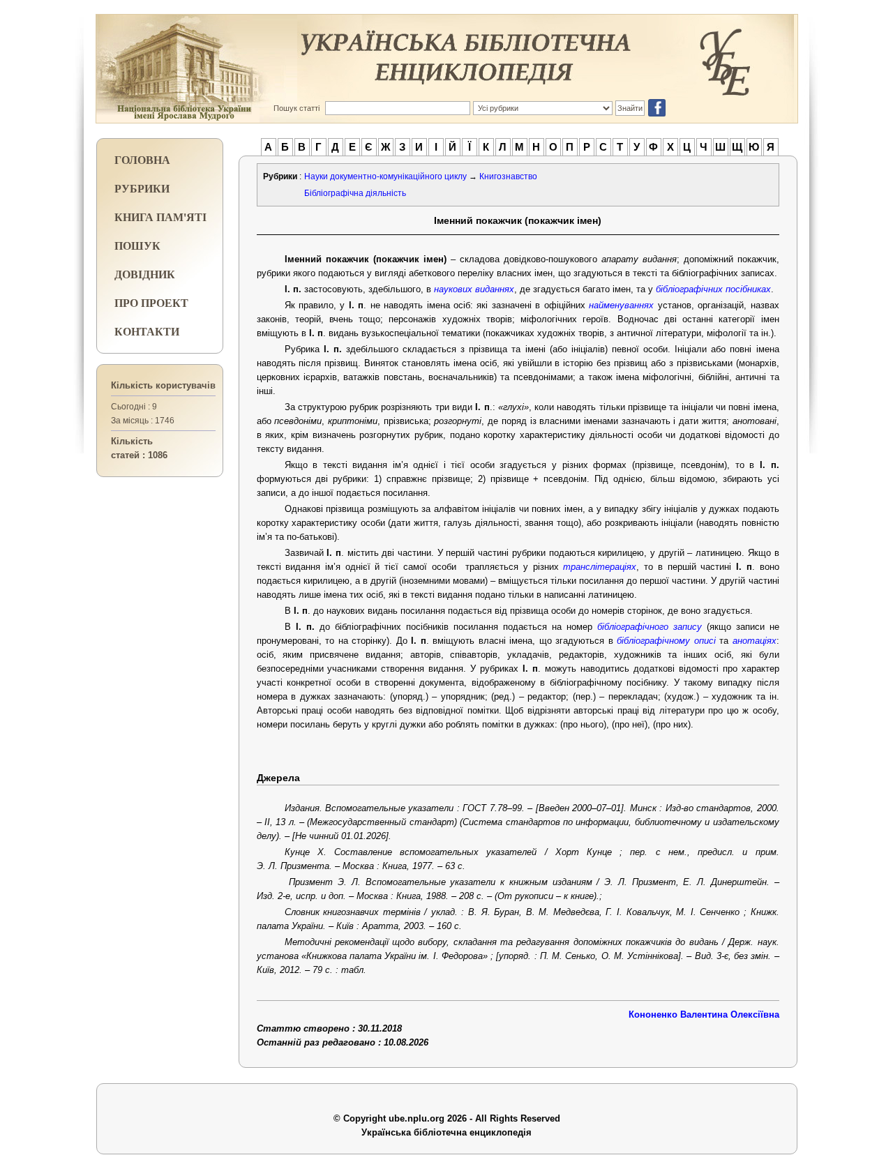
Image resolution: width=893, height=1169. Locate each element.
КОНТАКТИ (146, 331)
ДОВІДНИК (144, 274)
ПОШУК (137, 245)
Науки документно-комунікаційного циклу (385, 176)
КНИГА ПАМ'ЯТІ (160, 217)
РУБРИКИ (142, 188)
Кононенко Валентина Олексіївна (704, 1014)
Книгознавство (508, 176)
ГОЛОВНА (142, 159)
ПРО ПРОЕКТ (151, 302)
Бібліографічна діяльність (355, 193)
